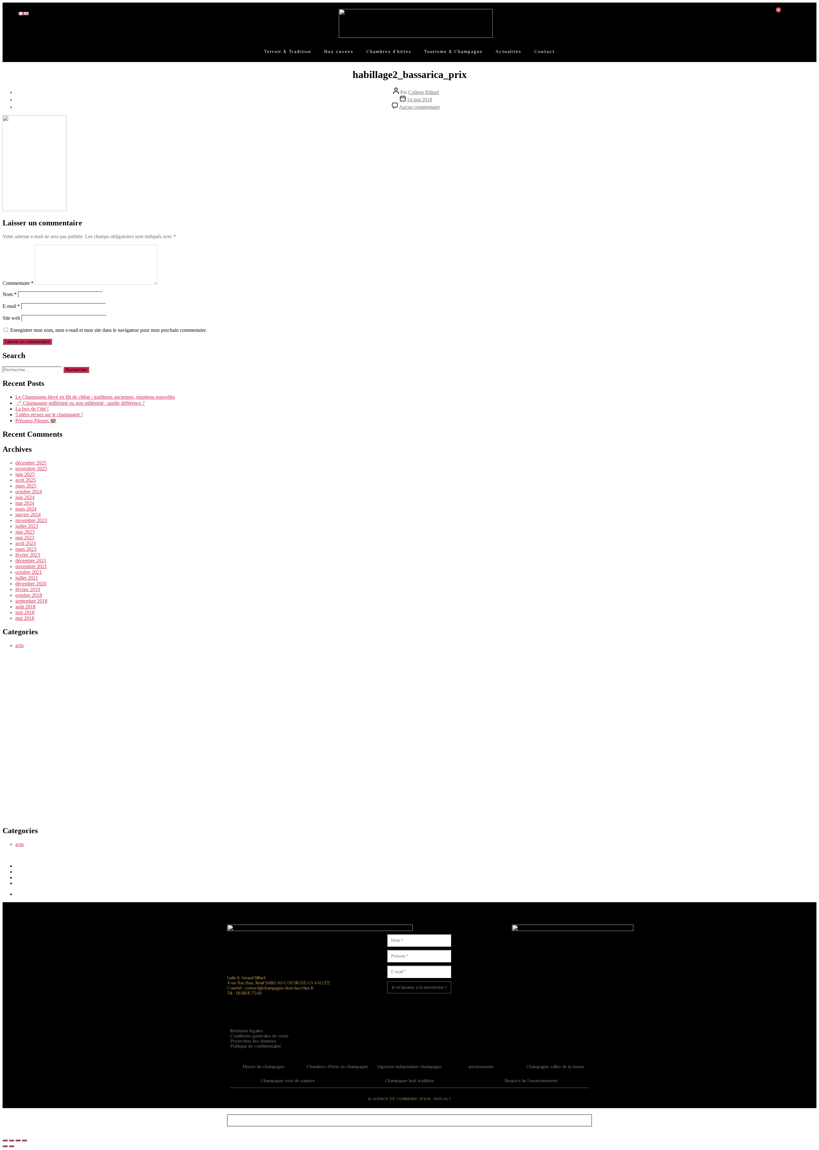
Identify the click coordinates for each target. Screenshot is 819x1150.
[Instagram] (257, 1005)
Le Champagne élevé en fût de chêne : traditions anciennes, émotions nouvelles (95, 397)
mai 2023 (24, 537)
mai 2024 (24, 503)
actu (19, 645)
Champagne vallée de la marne (555, 1066)
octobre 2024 (28, 491)
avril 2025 (25, 480)
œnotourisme (481, 1066)
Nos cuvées (339, 51)
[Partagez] (17, 1140)
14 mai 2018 (419, 99)
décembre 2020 (30, 583)
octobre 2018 (28, 595)
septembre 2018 (31, 601)
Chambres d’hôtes (388, 51)
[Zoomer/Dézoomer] (5, 1140)
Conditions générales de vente (259, 1035)
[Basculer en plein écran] (11, 1140)
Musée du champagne (264, 1066)
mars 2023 (25, 549)
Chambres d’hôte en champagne (337, 1066)
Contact (544, 51)
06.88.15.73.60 (249, 993)
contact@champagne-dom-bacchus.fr (279, 987)
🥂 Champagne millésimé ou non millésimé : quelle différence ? (80, 403)
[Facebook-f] (238, 1005)
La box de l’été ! (32, 408)
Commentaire (18, 283)
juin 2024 (25, 497)
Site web (11, 318)
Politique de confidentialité (255, 1046)
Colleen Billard (423, 92)
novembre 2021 (31, 566)
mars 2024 (25, 509)
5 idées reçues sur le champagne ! (49, 414)
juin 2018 (25, 612)
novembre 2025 (31, 468)
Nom (10, 294)
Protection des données (253, 1041)
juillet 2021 (26, 578)
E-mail (11, 306)
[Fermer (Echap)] (24, 1140)
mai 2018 (24, 618)
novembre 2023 (31, 520)
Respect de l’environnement (531, 1080)
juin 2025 (25, 474)
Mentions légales (246, 1030)
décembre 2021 (30, 560)
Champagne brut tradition (409, 1080)
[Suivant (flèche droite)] (11, 1146)
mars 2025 (25, 486)
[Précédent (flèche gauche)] (5, 1146)
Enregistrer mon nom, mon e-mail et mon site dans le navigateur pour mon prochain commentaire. (108, 330)
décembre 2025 (30, 462)
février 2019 (27, 589)
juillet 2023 (26, 526)
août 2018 (25, 606)
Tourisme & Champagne (453, 51)
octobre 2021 (28, 572)
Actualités (508, 51)
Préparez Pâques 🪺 (35, 420)
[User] (729, 16)
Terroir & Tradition (287, 51)
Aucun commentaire (419, 107)
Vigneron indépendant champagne (409, 1066)
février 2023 (27, 555)
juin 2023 (25, 532)
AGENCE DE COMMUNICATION (401, 1099)
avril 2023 (25, 543)
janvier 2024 (28, 514)
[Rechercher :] (33, 369)
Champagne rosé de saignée (288, 1080)
